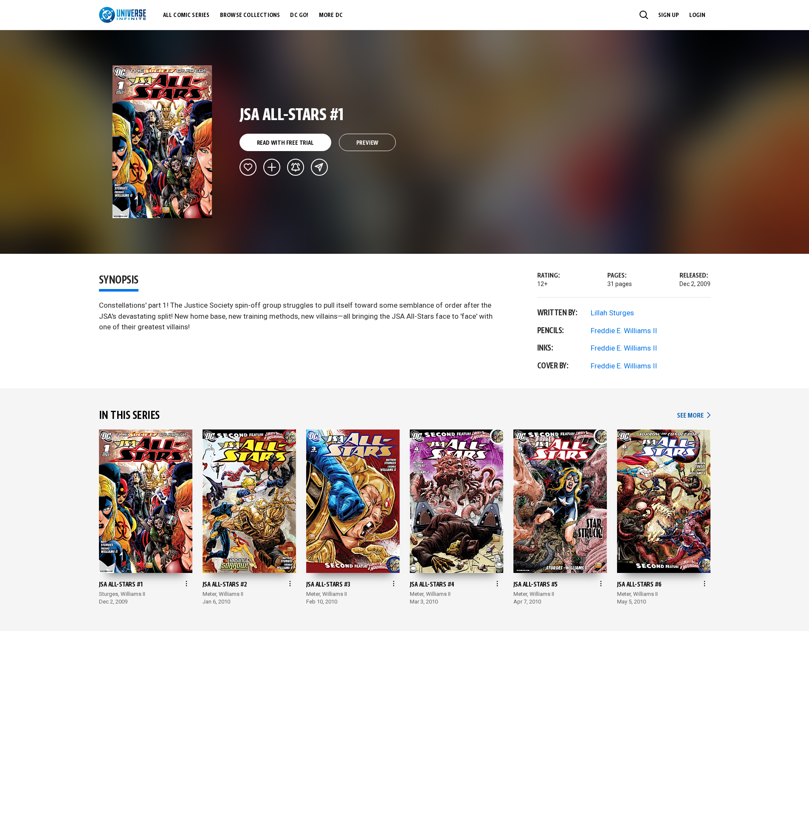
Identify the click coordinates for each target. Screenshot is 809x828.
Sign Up (668, 15)
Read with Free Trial (285, 143)
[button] (644, 15)
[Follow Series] (295, 167)
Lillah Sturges (612, 313)
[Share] (319, 167)
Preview (367, 143)
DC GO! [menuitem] (299, 15)
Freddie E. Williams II (624, 330)
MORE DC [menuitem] (331, 15)
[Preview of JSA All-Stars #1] (162, 141)
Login (697, 15)
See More (693, 415)
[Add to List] (271, 167)
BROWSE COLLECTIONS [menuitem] (250, 15)
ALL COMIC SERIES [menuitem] (186, 15)
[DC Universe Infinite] (122, 14)
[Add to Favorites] (248, 167)
